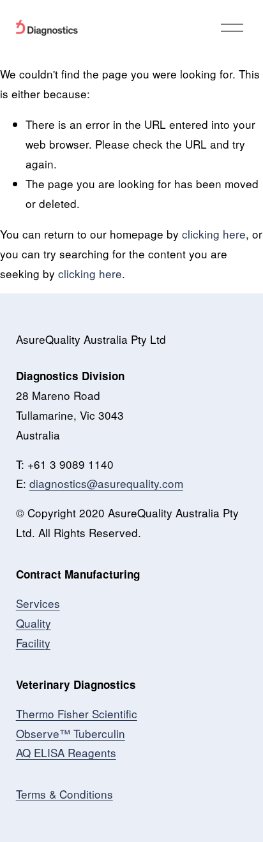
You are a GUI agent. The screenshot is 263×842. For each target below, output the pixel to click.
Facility (33, 643)
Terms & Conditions (64, 794)
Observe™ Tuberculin (70, 733)
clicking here (214, 234)
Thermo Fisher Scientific (76, 713)
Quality (33, 623)
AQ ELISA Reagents (66, 752)
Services (38, 603)
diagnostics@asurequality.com (106, 483)
